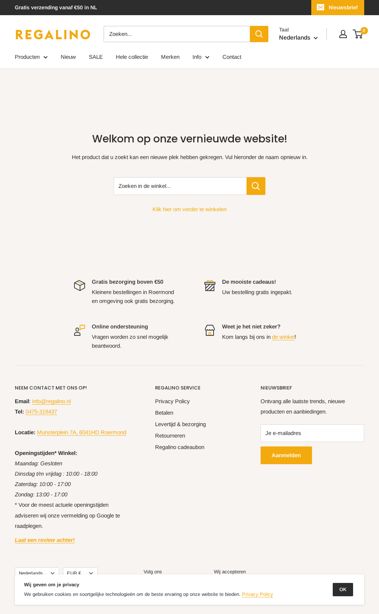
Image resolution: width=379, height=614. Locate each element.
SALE (96, 57)
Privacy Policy (172, 401)
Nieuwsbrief (343, 7)
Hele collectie (132, 57)
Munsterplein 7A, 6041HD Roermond (81, 432)
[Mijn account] (343, 34)
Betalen (164, 412)
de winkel (283, 337)
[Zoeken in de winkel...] (255, 186)
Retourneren (170, 435)
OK (342, 589)
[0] (358, 34)
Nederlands (31, 573)
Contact (231, 57)
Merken (170, 57)
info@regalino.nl (51, 401)
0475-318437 (41, 411)
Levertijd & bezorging (180, 424)
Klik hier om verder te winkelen (189, 209)
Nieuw (68, 57)
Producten (27, 57)
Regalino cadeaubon (179, 447)
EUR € (74, 573)
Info (196, 57)
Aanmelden (286, 455)
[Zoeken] (259, 34)
